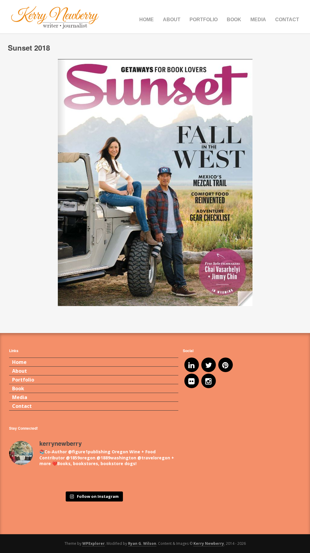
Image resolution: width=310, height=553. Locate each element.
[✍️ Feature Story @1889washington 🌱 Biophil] (20, 480)
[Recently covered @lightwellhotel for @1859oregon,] (143, 480)
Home (146, 19)
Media (258, 19)
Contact (287, 19)
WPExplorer (93, 543)
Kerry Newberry (208, 543)
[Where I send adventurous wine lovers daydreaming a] (69, 480)
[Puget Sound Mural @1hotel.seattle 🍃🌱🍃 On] (45, 480)
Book (234, 19)
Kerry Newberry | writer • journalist (55, 17)
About (171, 19)
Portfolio (204, 19)
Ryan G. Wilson (142, 543)
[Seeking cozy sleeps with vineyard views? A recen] (167, 480)
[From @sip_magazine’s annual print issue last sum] (118, 480)
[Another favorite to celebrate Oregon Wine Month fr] (94, 480)
